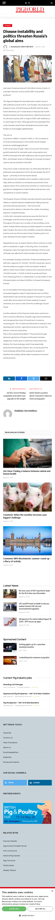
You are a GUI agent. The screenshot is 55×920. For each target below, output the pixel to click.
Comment (7, 25)
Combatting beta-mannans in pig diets (34, 657)
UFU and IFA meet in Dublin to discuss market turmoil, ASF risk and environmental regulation (34, 606)
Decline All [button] (40, 909)
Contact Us (8, 738)
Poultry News (8, 865)
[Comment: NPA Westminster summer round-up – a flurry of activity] (27, 540)
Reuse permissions (11, 762)
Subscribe (7, 757)
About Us (7, 747)
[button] (27, 915)
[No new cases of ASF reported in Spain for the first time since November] (10, 593)
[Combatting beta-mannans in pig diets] (10, 660)
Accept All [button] (14, 909)
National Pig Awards (11, 856)
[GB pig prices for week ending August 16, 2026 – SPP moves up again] (10, 622)
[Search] (51, 3)
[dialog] (27, 904)
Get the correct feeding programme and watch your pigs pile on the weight (15, 396)
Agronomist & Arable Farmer (15, 846)
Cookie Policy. (35, 904)
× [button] (52, 891)
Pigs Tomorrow (9, 861)
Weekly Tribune (9, 870)
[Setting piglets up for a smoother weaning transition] (10, 647)
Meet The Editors (10, 743)
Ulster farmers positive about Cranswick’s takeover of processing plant (40, 396)
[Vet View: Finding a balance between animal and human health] (27, 453)
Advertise (7, 733)
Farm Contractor (10, 851)
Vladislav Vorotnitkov (22, 47)
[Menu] (4, 3)
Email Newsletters (10, 752)
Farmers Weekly (10, 841)
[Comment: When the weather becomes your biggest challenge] (27, 497)
